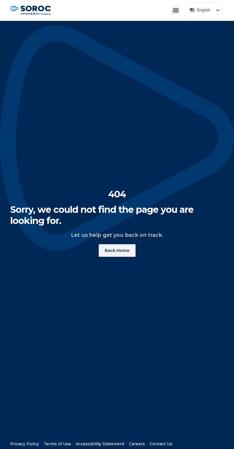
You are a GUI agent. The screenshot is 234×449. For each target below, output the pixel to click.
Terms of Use (57, 442)
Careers (137, 442)
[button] (175, 10)
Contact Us (161, 442)
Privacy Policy (24, 442)
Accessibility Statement (100, 442)
